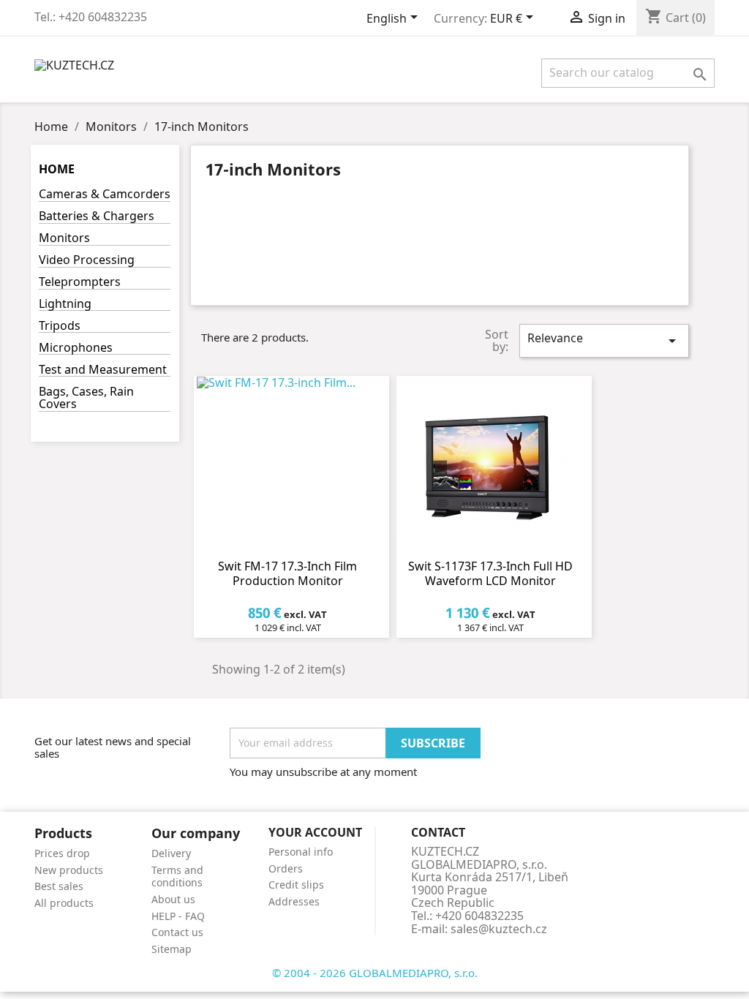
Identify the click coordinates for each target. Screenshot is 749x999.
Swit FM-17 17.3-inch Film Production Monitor (287, 573)
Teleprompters (80, 283)
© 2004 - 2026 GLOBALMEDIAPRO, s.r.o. (375, 972)
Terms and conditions (177, 876)
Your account (315, 832)
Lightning (65, 305)
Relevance (604, 340)
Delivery (171, 853)
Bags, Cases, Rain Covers (86, 398)
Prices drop (62, 853)
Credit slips (296, 884)
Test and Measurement (103, 370)
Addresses (294, 901)
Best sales (58, 886)
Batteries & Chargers (96, 217)
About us (173, 899)
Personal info (300, 852)
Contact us (177, 932)
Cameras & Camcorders (104, 195)
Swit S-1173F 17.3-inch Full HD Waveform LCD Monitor (490, 573)
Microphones (76, 348)
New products (68, 870)
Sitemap (171, 949)
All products (64, 903)
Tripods (59, 326)
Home (57, 169)
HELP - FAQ (178, 916)
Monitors (64, 239)
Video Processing (87, 261)
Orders (285, 868)
